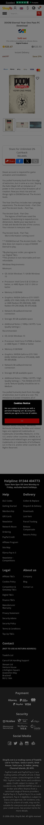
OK (22, 421)
